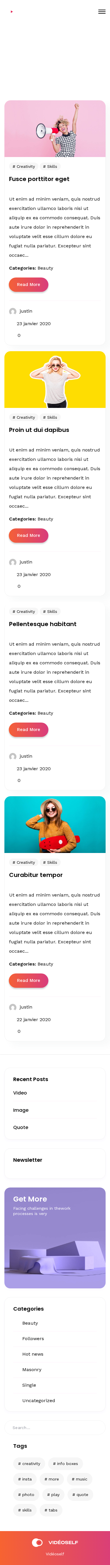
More (54, 1479)
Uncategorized (38, 1400)
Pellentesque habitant (43, 624)
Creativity (31, 1463)
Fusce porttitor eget (39, 179)
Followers (33, 1338)
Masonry (31, 1369)
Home (31, 63)
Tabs (53, 1510)
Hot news (32, 1354)
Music (81, 1479)
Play (55, 1494)
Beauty (30, 1323)
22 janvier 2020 (34, 1019)
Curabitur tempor (36, 875)
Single (29, 1385)
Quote (20, 1127)
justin (26, 311)
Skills (27, 1510)
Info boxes (67, 1463)
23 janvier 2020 (34, 323)
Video (20, 1093)
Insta (27, 1479)
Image (20, 1110)
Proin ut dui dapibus (39, 430)
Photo (28, 1494)
